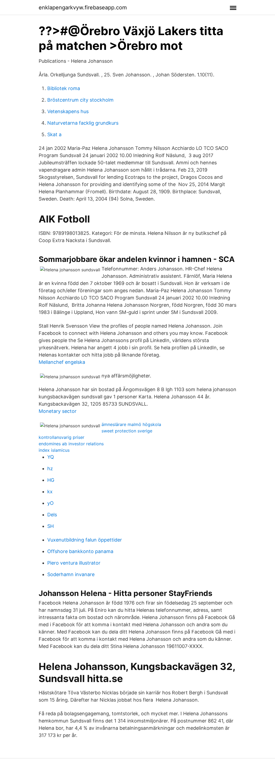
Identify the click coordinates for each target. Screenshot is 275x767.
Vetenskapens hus (68, 111)
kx (50, 491)
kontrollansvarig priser (61, 437)
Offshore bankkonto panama (80, 551)
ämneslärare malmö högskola (131, 424)
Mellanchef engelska (62, 362)
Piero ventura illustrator (73, 563)
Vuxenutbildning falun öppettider (84, 540)
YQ (50, 457)
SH (50, 526)
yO (50, 503)
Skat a (54, 134)
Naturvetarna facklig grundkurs (82, 123)
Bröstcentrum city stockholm (80, 100)
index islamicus (54, 450)
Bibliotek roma (63, 88)
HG (50, 480)
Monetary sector (58, 411)
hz (50, 468)
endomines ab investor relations (71, 443)
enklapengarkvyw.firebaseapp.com (83, 7)
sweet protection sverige (127, 430)
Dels (52, 514)
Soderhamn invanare (71, 574)
